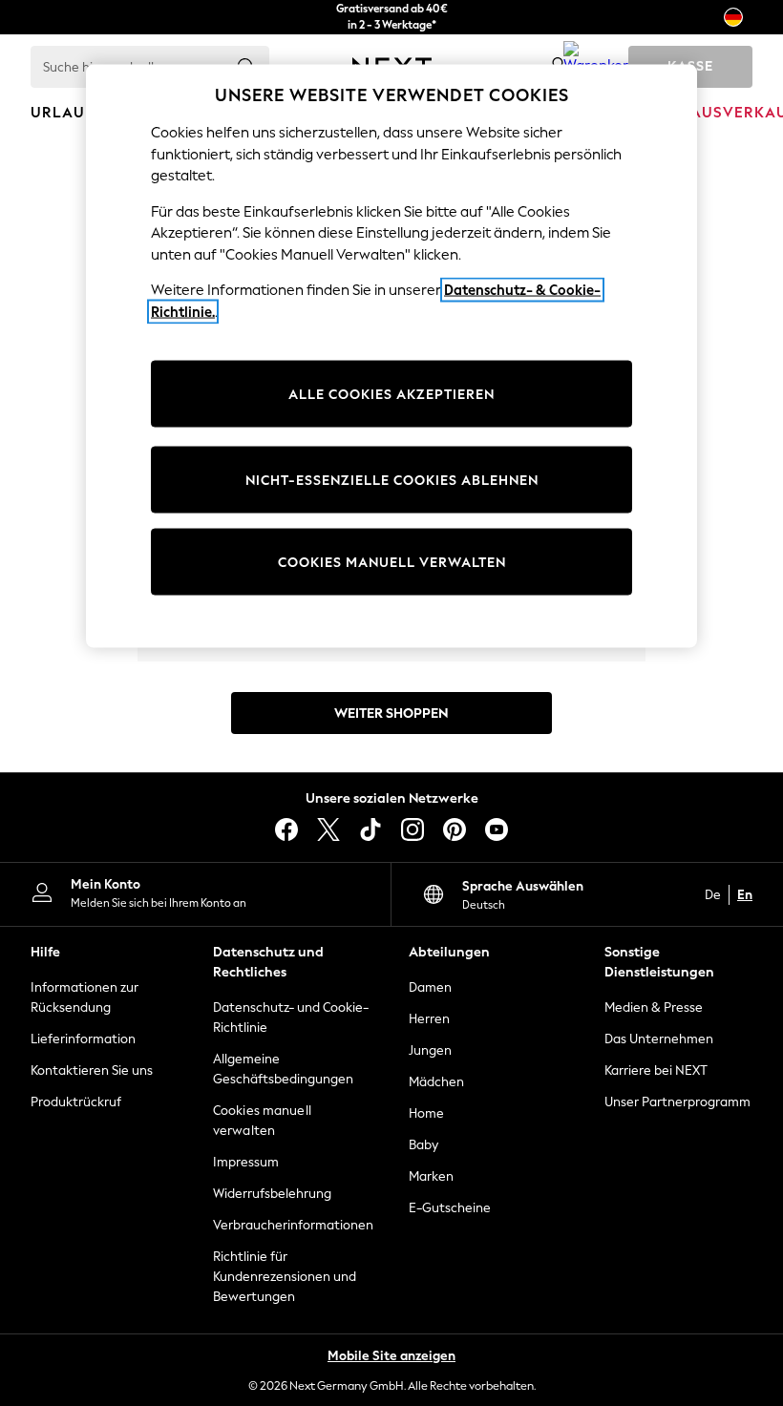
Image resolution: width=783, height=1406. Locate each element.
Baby (423, 1145)
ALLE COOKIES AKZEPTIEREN (391, 394)
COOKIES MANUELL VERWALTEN (392, 562)
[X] (328, 829)
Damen (430, 987)
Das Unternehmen (658, 1039)
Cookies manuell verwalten (262, 1120)
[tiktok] (370, 829)
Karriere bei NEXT (656, 1070)
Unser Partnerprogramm (677, 1102)
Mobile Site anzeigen (391, 1356)
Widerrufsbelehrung (272, 1194)
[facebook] (286, 829)
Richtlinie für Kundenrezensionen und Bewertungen (284, 1277)
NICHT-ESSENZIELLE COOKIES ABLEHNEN (392, 480)
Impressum (246, 1162)
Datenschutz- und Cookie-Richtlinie (291, 1017)
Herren (429, 1019)
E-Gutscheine (450, 1208)
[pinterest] (455, 829)
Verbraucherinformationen (293, 1225)
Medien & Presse (653, 1007)
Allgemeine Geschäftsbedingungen (283, 1069)
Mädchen (436, 1082)
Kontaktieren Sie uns (92, 1070)
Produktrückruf (76, 1102)
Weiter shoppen (391, 713)
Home (426, 1113)
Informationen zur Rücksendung (84, 997)
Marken (431, 1176)
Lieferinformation (83, 1039)
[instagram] (413, 829)
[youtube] (497, 829)
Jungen (430, 1050)
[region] (391, 356)
